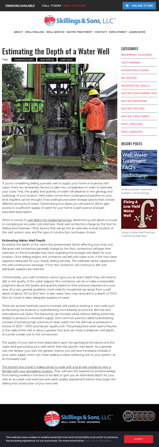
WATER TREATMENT (79, 32)
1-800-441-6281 (73, 5)
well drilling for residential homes (50, 220)
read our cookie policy (98, 440)
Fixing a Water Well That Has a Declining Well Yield (138, 234)
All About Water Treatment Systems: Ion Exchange (136, 191)
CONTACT (100, 32)
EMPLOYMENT (118, 32)
